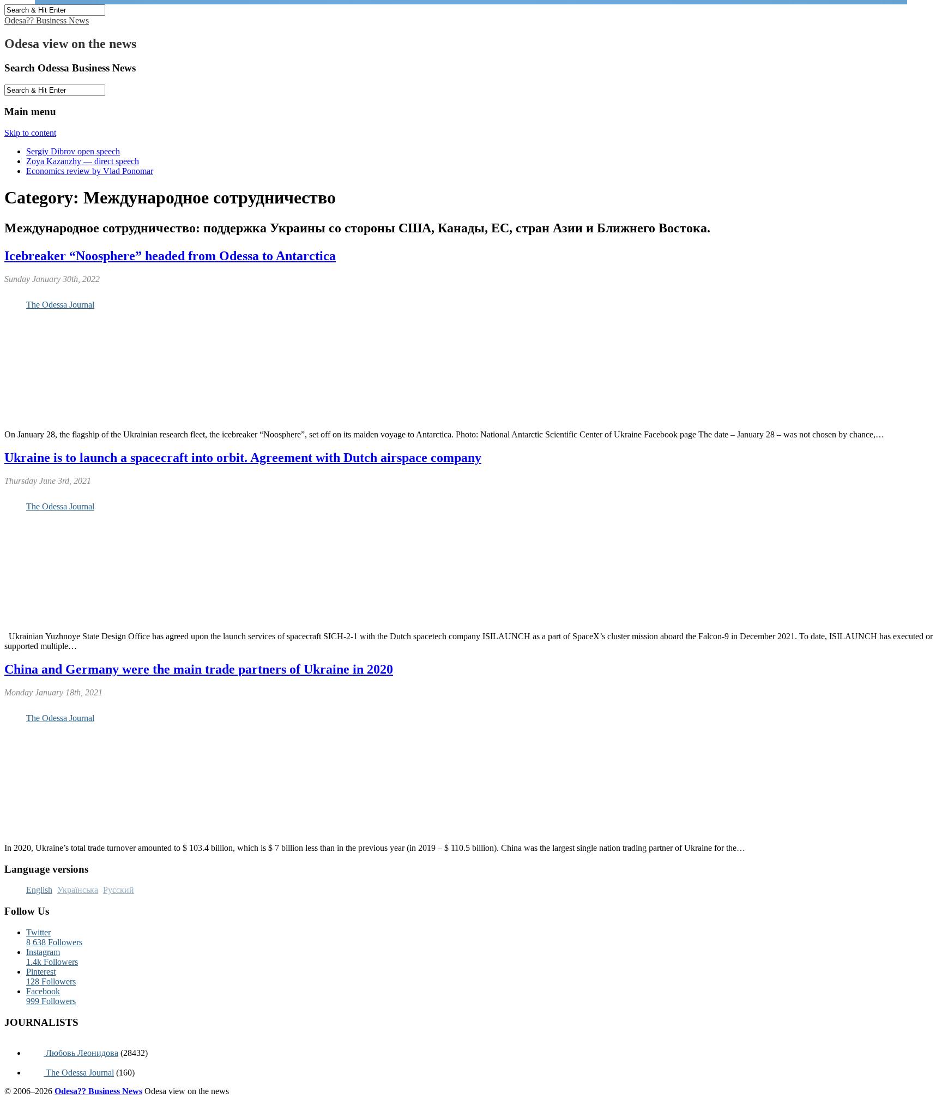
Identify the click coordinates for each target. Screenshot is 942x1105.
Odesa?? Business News (46, 20)
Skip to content (30, 132)
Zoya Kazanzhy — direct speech (82, 161)
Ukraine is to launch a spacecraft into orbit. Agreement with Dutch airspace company (242, 458)
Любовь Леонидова (81, 1053)
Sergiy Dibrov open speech (73, 151)
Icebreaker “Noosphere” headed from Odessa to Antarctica (170, 256)
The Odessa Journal (60, 304)
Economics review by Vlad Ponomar (89, 171)
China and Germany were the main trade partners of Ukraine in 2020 (198, 669)
